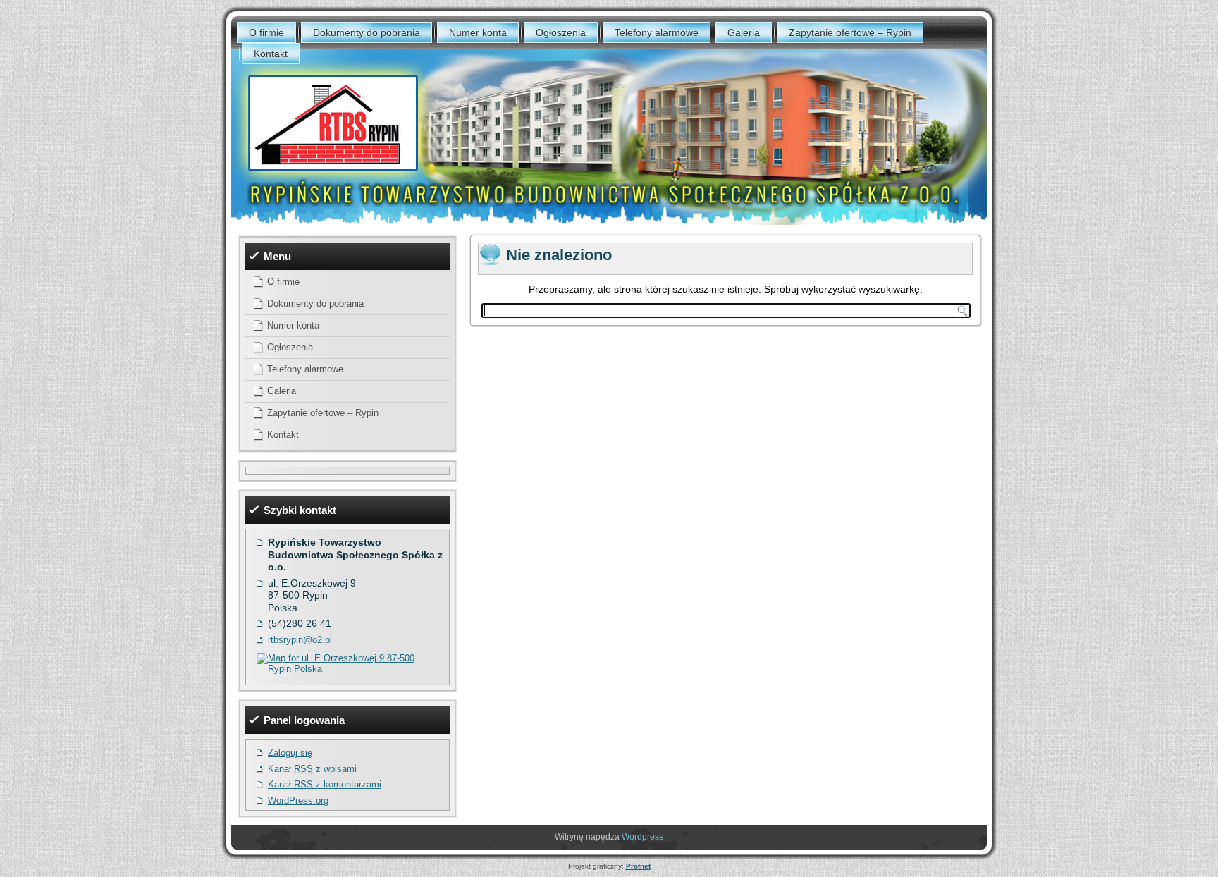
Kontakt (271, 53)
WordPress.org (298, 800)
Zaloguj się (290, 752)
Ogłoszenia (561, 32)
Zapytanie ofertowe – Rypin (850, 32)
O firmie (266, 32)
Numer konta (478, 32)
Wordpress (642, 837)
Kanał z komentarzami (324, 784)
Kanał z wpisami (312, 768)
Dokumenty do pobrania (366, 32)
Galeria (743, 32)
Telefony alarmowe (657, 32)
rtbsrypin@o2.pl (300, 639)
